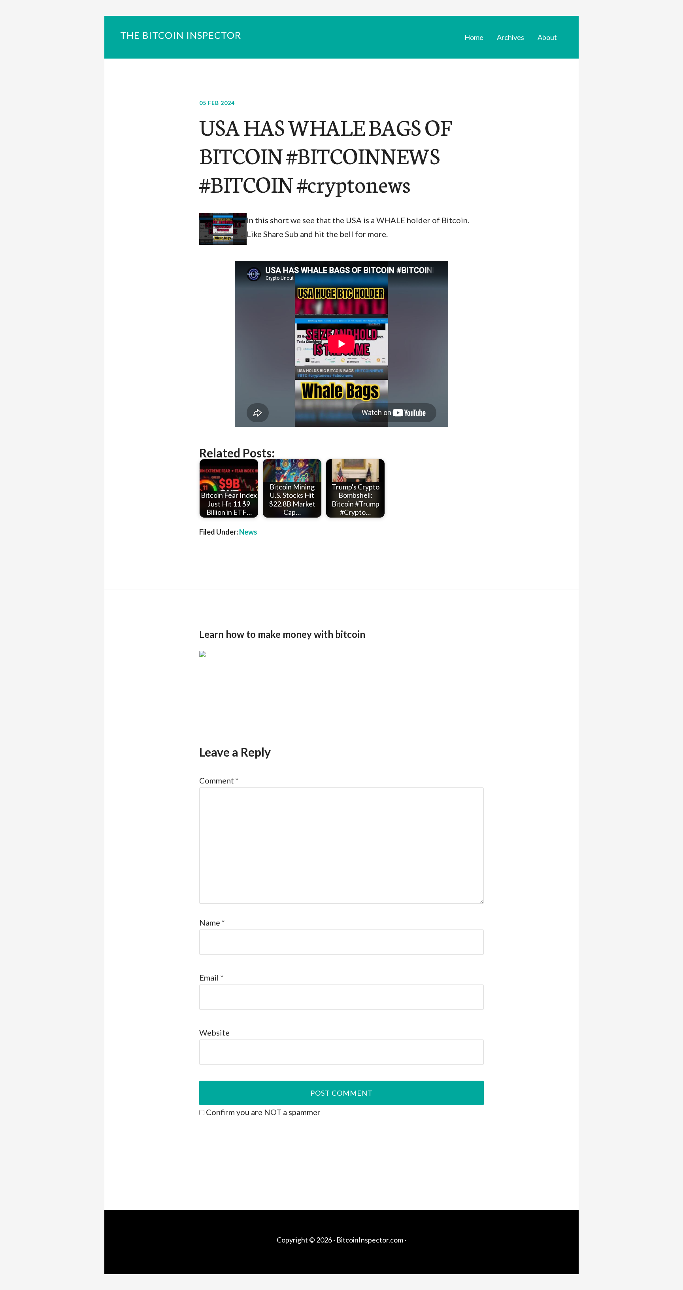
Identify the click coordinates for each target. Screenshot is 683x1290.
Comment (219, 780)
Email (211, 977)
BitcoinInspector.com (369, 1239)
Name (212, 922)
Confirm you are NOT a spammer (262, 1112)
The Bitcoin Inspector (180, 35)
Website (214, 1032)
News (248, 531)
